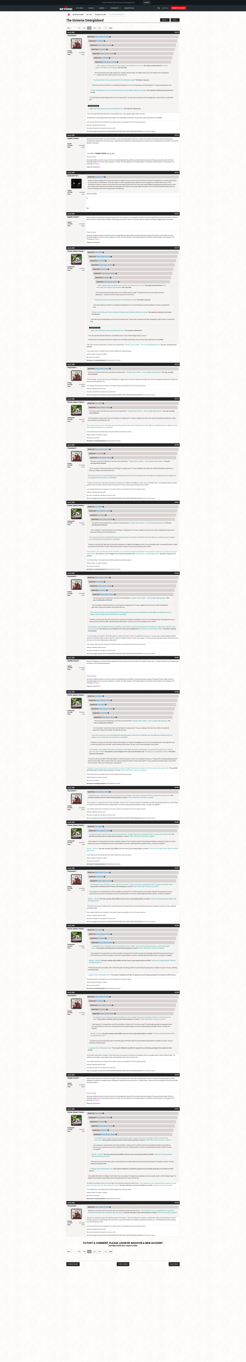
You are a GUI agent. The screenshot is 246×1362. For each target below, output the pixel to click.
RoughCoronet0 (99, 177)
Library (101, 8)
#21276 (177, 214)
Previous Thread (73, 1264)
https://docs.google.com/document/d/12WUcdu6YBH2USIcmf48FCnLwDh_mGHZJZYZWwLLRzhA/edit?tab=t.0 (115, 131)
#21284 (177, 692)
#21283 (177, 657)
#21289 (177, 992)
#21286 (177, 822)
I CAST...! (97, 164)
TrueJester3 (99, 41)
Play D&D (79, 8)
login (122, 1243)
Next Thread (174, 1264)
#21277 (177, 248)
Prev (68, 28)
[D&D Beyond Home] (66, 8)
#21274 (177, 135)
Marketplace (129, 8)
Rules (91, 8)
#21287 (177, 868)
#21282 (177, 573)
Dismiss (146, 2)
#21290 (177, 1075)
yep (122, 201)
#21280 (177, 445)
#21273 (177, 32)
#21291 (177, 1109)
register (136, 1243)
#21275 (177, 172)
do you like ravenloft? (129, 201)
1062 (94, 28)
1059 (79, 28)
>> (110, 36)
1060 (84, 28)
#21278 (177, 364)
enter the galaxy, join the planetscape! (109, 201)
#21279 (177, 399)
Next (110, 28)
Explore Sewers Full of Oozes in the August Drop (118, 2)
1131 (105, 28)
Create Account (178, 8)
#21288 (177, 925)
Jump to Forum (123, 1264)
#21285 (177, 787)
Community (115, 8)
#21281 (177, 502)
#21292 (177, 1202)
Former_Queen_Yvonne (102, 36)
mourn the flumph (92, 201)
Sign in (166, 8)
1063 (99, 28)
